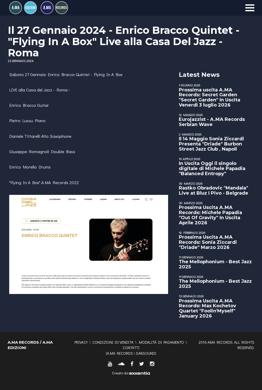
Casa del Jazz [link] (39, 90)
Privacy (81, 342)
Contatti (131, 347)
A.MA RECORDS (120, 353)
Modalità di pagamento (161, 342)
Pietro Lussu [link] (21, 120)
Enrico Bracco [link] (61, 74)
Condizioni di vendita (113, 342)
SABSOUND (145, 353)
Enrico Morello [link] (23, 167)
